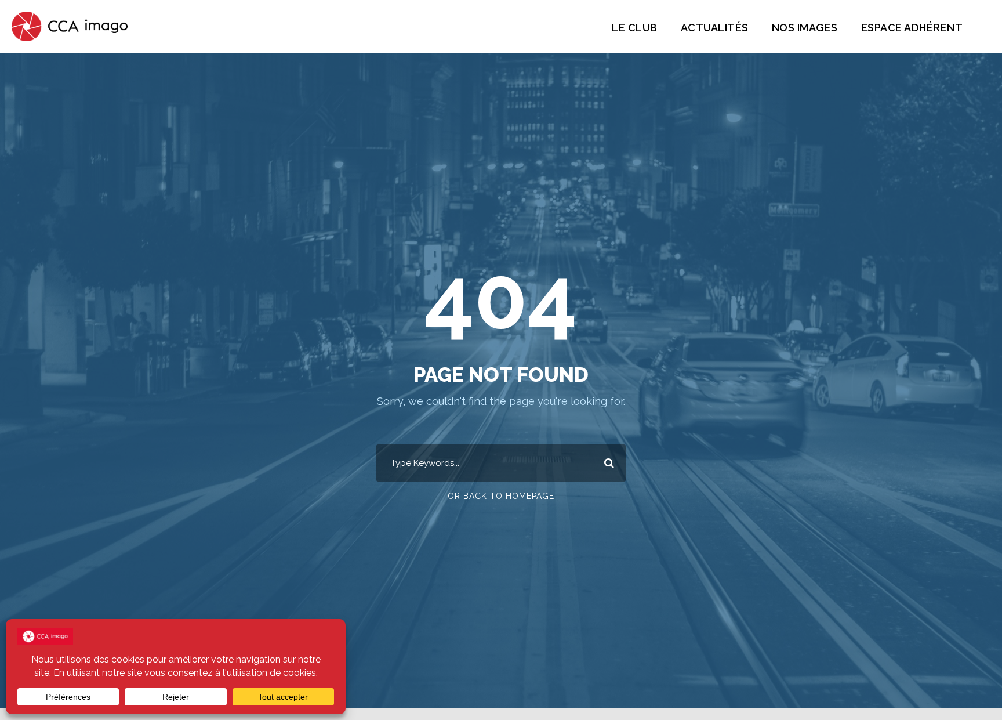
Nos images (805, 27)
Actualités (715, 27)
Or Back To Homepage (501, 496)
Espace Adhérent (912, 27)
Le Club (635, 27)
